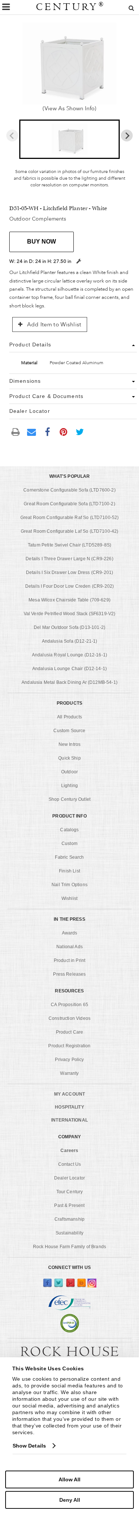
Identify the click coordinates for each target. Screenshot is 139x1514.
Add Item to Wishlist (53, 324)
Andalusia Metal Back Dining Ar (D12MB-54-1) (69, 682)
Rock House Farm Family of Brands (69, 1246)
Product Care (69, 1032)
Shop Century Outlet (69, 799)
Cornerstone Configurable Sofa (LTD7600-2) (69, 490)
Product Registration (69, 1045)
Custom (69, 843)
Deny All (69, 1500)
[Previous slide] (12, 135)
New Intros (70, 744)
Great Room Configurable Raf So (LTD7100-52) (69, 517)
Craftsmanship (69, 1219)
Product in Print (70, 960)
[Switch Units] (78, 261)
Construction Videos (69, 1018)
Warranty (69, 1073)
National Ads (69, 946)
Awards (69, 933)
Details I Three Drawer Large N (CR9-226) (69, 558)
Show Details (29, 1446)
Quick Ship (69, 758)
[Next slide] (127, 135)
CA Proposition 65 (69, 1004)
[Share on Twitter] (79, 431)
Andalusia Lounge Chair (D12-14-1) (69, 668)
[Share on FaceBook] (47, 431)
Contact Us (69, 1164)
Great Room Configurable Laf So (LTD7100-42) (70, 531)
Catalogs (69, 829)
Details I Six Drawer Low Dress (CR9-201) (69, 572)
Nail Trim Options (69, 884)
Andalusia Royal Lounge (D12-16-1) (69, 655)
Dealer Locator (69, 1178)
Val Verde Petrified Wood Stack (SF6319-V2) (70, 613)
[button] (69, 139)
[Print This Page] (15, 431)
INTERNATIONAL (69, 1120)
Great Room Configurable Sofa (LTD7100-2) (69, 503)
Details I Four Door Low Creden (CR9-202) (69, 586)
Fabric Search (69, 857)
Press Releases (69, 974)
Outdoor (69, 771)
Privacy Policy (69, 1059)
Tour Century (69, 1191)
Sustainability (69, 1233)
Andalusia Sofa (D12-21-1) (69, 641)
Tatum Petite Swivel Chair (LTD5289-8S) (69, 545)
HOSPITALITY (69, 1107)
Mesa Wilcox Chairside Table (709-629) (69, 600)
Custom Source (69, 730)
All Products (69, 717)
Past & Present (69, 1205)
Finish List (69, 871)
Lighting (69, 785)
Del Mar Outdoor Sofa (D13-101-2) (69, 627)
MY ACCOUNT (69, 1094)
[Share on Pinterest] (63, 431)
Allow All (69, 1479)
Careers (69, 1150)
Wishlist (69, 898)
